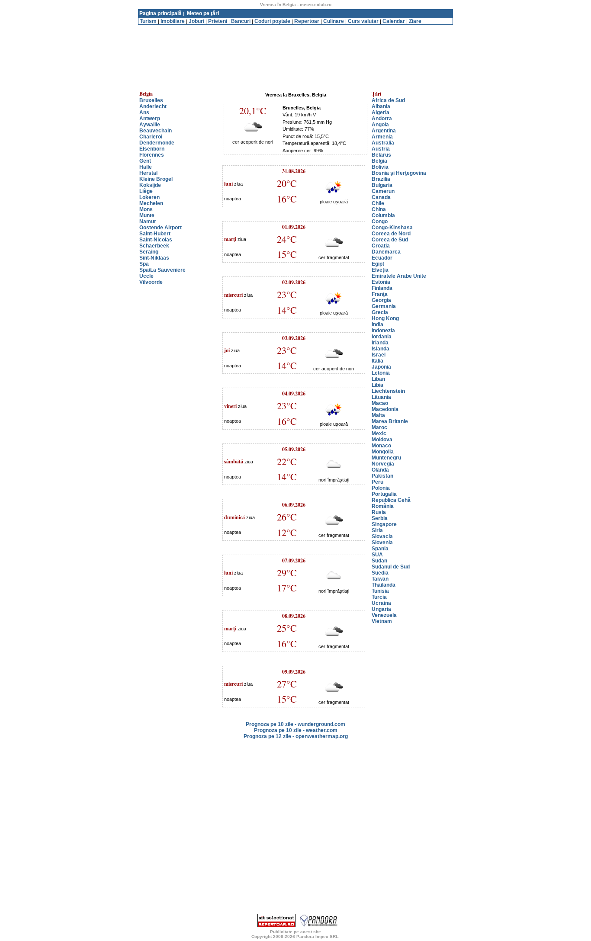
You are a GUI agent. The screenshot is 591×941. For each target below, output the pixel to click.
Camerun (383, 191)
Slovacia (382, 536)
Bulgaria (382, 185)
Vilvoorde (151, 282)
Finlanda (382, 288)
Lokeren (149, 197)
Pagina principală (160, 13)
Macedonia (385, 409)
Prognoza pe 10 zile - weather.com (295, 730)
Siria (377, 530)
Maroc (379, 427)
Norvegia (383, 464)
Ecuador (382, 258)
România (383, 506)
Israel (378, 355)
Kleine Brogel (156, 179)
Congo (380, 221)
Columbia (383, 215)
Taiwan (380, 579)
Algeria (380, 112)
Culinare (333, 21)
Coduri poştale (272, 21)
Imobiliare (173, 21)
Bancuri (241, 21)
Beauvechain (155, 131)
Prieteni (217, 21)
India (377, 324)
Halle (145, 167)
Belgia (379, 161)
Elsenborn (151, 149)
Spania (380, 549)
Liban (378, 379)
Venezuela (384, 615)
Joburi (196, 21)
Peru (377, 482)
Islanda (380, 349)
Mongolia (383, 452)
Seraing (148, 252)
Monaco (381, 446)
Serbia (380, 518)
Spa (144, 264)
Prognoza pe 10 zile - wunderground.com (295, 724)
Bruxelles (151, 100)
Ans (144, 112)
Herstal (148, 173)
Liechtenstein (388, 391)
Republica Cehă (391, 500)
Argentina (384, 131)
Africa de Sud (388, 100)
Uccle (146, 276)
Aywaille (149, 125)
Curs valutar (363, 21)
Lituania (381, 397)
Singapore (384, 524)
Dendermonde (156, 143)
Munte (146, 215)
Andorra (382, 119)
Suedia (380, 573)
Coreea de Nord (391, 234)
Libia (377, 385)
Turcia (379, 597)
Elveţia (380, 270)
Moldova (382, 440)
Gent (145, 161)
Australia (383, 143)
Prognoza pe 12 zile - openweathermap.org (296, 736)
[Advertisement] (295, 28)
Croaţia (381, 246)
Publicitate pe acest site (295, 931)
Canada (381, 197)
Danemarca (386, 252)
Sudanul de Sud (391, 567)
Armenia (382, 137)
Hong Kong (385, 318)
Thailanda (383, 585)
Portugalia (384, 494)
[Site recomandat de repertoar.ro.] (276, 925)
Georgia (381, 300)
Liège (146, 191)
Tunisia (380, 591)
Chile (378, 203)
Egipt (378, 264)
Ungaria (381, 609)
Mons (146, 209)
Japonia (381, 367)
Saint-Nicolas (155, 240)
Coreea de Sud (390, 240)
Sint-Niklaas (154, 258)
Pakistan (382, 476)
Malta (378, 415)
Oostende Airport (160, 228)
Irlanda (380, 343)
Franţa (380, 294)
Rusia (379, 512)
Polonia (381, 488)
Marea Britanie (390, 421)
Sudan (379, 561)
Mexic (379, 433)
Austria (381, 149)
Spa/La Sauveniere (162, 270)
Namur (147, 221)
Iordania (382, 337)
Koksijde (150, 185)
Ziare (415, 21)
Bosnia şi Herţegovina (399, 173)
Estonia (381, 282)
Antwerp (149, 119)
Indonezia (383, 331)
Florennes (151, 155)
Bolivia (380, 167)
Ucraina (381, 603)
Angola (380, 125)
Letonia (381, 373)
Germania (384, 306)
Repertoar (306, 21)
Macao (380, 403)
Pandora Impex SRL (317, 936)
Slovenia (382, 543)
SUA (377, 555)
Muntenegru (386, 458)
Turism (148, 21)
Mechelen (151, 203)
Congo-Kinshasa (392, 228)
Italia (377, 361)
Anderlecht (153, 106)
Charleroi (150, 137)
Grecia (380, 312)
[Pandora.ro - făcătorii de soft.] (319, 925)
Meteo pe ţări (203, 13)
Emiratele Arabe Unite (399, 276)
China (379, 209)
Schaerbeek (154, 246)
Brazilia (381, 179)
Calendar (393, 21)
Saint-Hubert (154, 234)
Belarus (381, 155)
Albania (381, 106)
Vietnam (382, 621)
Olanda (380, 470)
